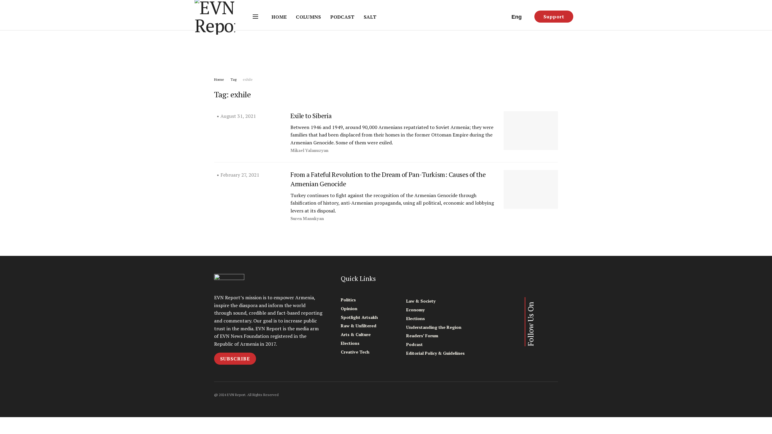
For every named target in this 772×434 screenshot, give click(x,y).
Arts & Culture (356, 334)
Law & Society (420, 301)
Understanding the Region (433, 327)
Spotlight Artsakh (359, 317)
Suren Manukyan (307, 218)
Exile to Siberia (311, 115)
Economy (415, 310)
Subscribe (235, 358)
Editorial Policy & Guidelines (435, 353)
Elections (350, 343)
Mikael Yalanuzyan (309, 150)
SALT (370, 17)
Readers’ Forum (422, 335)
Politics (348, 300)
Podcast (342, 17)
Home (279, 17)
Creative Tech (355, 352)
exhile (248, 79)
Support (553, 16)
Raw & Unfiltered (358, 326)
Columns (308, 17)
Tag (233, 79)
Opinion (349, 308)
